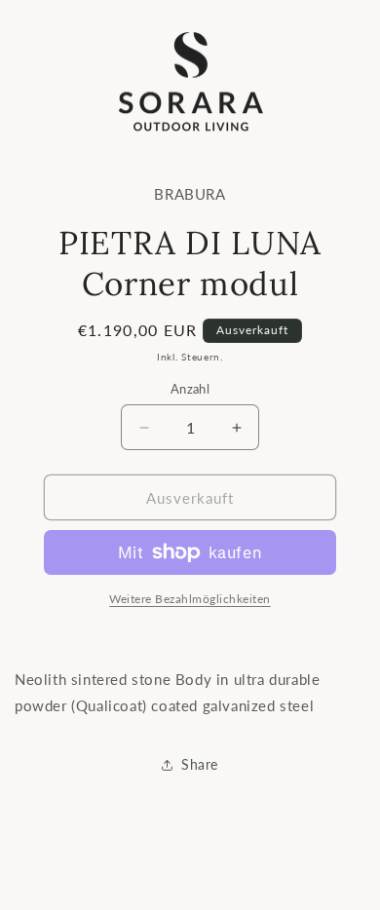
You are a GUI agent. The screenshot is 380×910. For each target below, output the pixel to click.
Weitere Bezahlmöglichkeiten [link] (190, 598)
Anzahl (190, 389)
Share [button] (199, 764)
